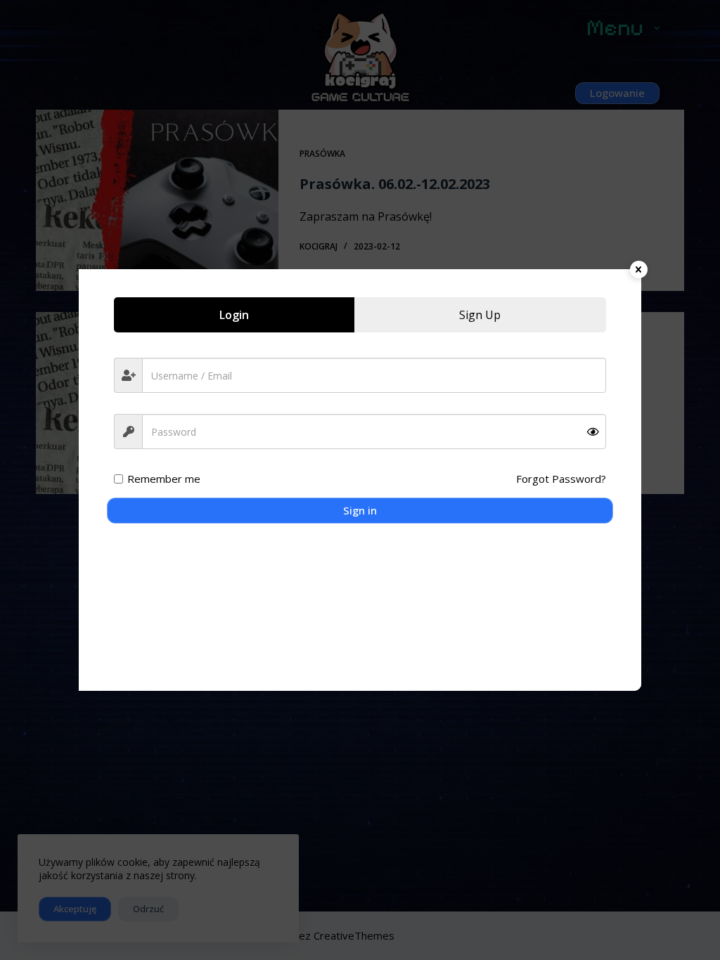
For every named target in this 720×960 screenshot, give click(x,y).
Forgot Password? (561, 479)
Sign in (360, 510)
